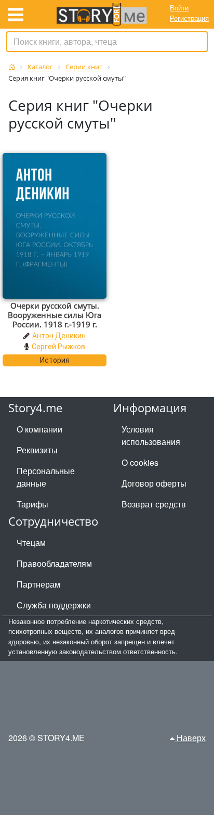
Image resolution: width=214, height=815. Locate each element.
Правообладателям (54, 563)
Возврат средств (154, 504)
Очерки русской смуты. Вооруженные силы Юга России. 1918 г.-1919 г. (54, 314)
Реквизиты (37, 450)
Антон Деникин (59, 336)
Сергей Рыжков (58, 346)
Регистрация (189, 18)
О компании (39, 429)
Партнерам (38, 584)
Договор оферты (154, 483)
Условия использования (151, 435)
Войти (179, 7)
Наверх (190, 738)
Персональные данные (46, 477)
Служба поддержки (54, 605)
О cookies (140, 462)
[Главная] (11, 67)
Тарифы (32, 504)
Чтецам (31, 543)
